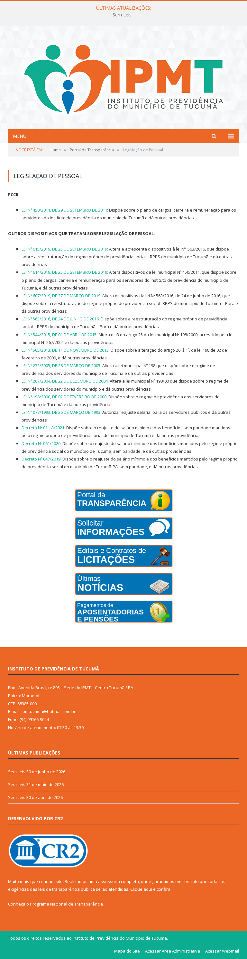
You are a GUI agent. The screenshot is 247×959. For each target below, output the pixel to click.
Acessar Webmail (222, 951)
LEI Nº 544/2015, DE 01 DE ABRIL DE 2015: (59, 334)
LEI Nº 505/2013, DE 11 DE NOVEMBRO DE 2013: (66, 350)
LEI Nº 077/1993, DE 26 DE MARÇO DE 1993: (61, 412)
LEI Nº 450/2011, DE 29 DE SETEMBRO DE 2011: (65, 210)
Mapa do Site (127, 951)
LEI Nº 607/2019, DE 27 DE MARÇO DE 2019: (61, 296)
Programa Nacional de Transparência (66, 904)
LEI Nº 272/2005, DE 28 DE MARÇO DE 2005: (61, 365)
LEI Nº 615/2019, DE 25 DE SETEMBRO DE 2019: (65, 249)
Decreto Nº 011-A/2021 (43, 428)
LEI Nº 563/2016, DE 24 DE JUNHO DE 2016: (61, 319)
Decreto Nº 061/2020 (41, 443)
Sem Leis (122, 15)
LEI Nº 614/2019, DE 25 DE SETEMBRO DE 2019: (65, 272)
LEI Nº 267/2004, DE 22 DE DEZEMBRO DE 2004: (65, 381)
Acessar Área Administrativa (172, 951)
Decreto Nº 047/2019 (41, 459)
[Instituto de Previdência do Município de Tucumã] (123, 78)
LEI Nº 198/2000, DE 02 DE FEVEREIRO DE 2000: (64, 397)
